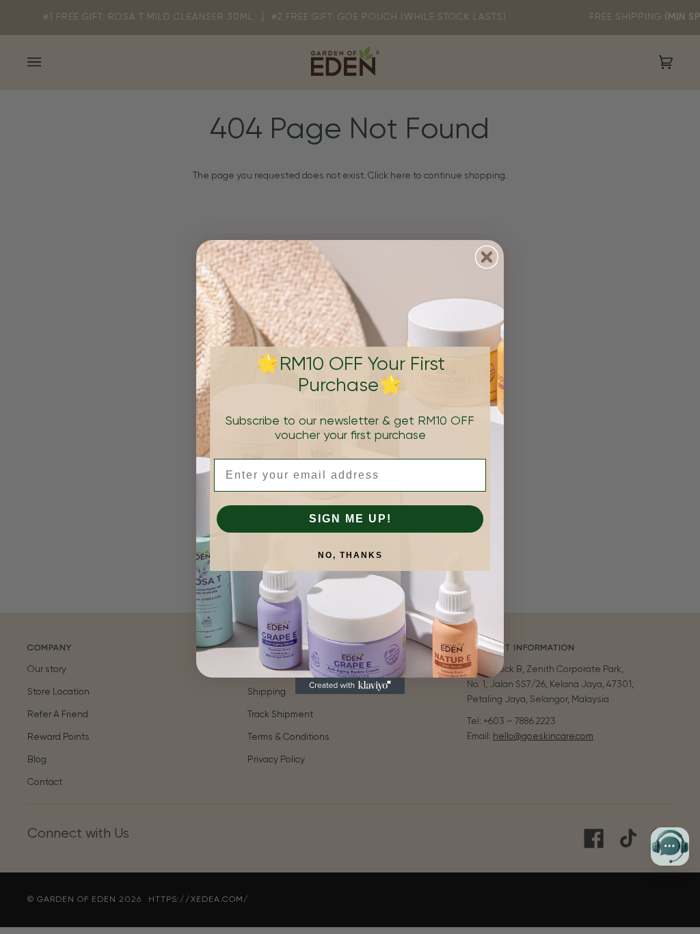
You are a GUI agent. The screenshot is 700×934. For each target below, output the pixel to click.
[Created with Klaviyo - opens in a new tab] (350, 686)
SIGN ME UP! (350, 518)
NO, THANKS (350, 555)
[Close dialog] (486, 257)
